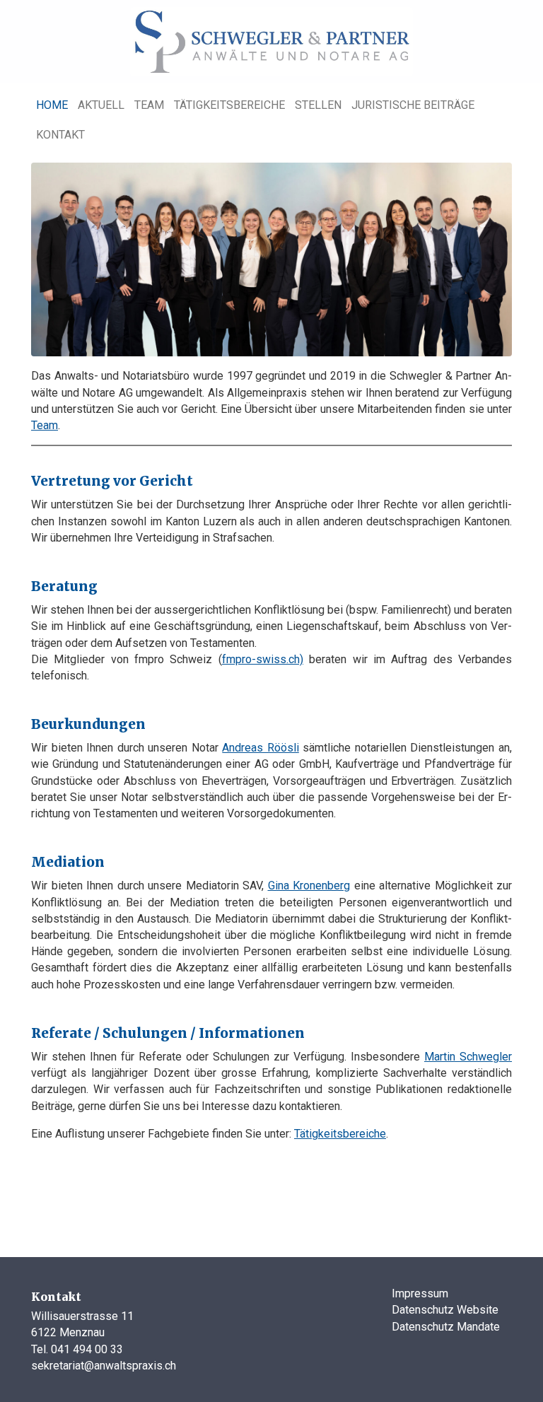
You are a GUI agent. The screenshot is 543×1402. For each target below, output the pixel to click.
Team (149, 105)
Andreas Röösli (260, 747)
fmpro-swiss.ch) (262, 659)
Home (52, 105)
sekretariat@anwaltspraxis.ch (103, 1365)
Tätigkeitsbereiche (229, 105)
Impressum (420, 1293)
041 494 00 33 (87, 1349)
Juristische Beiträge (412, 105)
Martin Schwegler (468, 1056)
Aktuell (101, 105)
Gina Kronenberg (309, 885)
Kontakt (60, 134)
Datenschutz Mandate (446, 1326)
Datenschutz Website (445, 1309)
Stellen (318, 105)
